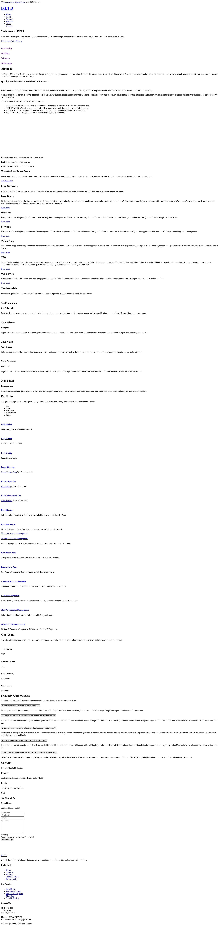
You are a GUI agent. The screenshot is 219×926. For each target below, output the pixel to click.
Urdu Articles (6, 501)
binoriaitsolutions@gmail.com (13, 2)
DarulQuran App (8, 524)
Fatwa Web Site (8, 467)
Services (9, 19)
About (8, 17)
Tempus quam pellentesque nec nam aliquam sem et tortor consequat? (29, 752)
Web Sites (5, 53)
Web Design (11, 889)
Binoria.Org (6, 486)
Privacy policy (12, 879)
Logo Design (6, 48)
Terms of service (12, 877)
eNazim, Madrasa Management (14, 539)
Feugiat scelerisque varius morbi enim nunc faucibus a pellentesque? (28, 716)
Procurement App (8, 567)
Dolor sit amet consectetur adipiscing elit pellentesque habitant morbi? (28, 728)
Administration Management (13, 581)
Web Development (13, 891)
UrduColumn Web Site (11, 496)
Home (8, 14)
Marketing (10, 896)
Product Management (14, 894)
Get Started (5, 41)
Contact (9, 26)
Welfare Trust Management (13, 624)
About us (9, 872)
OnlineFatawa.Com (9, 472)
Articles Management (10, 596)
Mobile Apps (6, 63)
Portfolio (9, 21)
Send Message (7, 840)
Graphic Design (12, 898)
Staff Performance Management (15, 610)
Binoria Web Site (8, 481)
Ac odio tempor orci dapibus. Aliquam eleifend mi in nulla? (24, 740)
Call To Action (7, 180)
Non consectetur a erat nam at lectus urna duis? (20, 706)
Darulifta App (7, 510)
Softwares (5, 58)
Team (8, 24)
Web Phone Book (8, 553)
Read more (5, 208)
